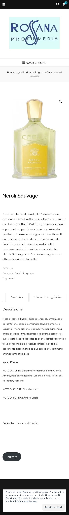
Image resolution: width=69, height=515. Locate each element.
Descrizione (17, 297)
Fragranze (28, 273)
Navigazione (36, 63)
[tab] (17, 297)
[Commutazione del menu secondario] (4, 4)
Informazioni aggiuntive (47, 297)
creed (11, 278)
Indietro (12, 457)
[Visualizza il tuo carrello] (63, 4)
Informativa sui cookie (26, 501)
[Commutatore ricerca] (57, 4)
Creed (18, 273)
